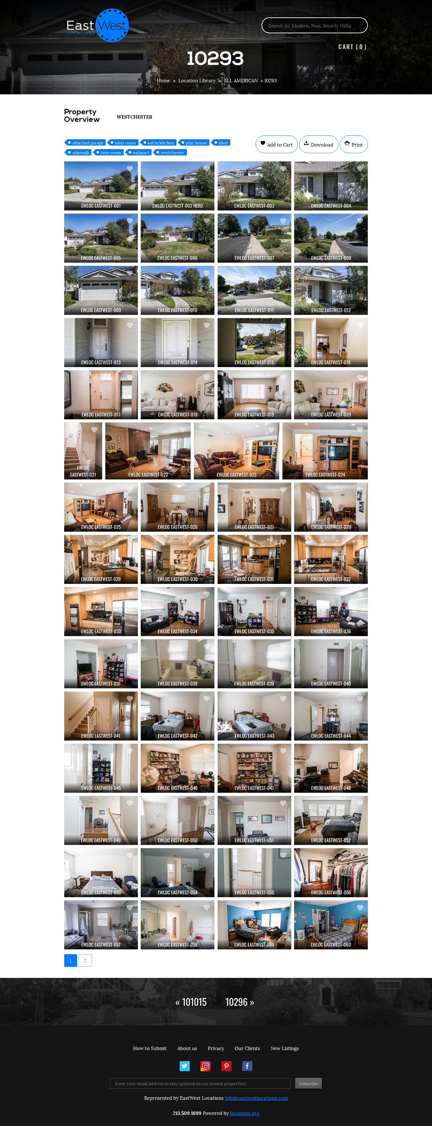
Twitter (185, 1066)
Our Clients (247, 1048)
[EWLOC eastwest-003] (254, 185)
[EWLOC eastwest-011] (254, 290)
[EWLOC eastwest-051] (254, 820)
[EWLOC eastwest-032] (331, 559)
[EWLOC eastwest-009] (101, 290)
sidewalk (80, 152)
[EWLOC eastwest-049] (101, 820)
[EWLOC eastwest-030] (177, 559)
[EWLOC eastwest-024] (325, 450)
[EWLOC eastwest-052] (331, 820)
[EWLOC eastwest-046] (177, 768)
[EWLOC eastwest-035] (254, 611)
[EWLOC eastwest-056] (331, 872)
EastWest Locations (102, 25)
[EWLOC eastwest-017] (101, 394)
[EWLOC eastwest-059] (254, 924)
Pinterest (226, 1066)
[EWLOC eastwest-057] (101, 924)
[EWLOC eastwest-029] (101, 559)
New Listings (285, 1048)
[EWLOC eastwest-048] (331, 768)
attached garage (87, 142)
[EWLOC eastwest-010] (177, 290)
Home (163, 80)
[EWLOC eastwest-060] (331, 924)
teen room (111, 152)
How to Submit (150, 1048)
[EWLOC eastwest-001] (101, 185)
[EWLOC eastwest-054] (177, 872)
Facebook (247, 1066)
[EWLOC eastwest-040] (331, 663)
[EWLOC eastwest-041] (101, 716)
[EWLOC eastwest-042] (177, 716)
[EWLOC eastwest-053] (101, 872)
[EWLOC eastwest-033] (101, 611)
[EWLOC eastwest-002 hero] (177, 185)
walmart (141, 152)
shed (223, 142)
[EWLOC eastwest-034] (177, 611)
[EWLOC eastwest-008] (331, 238)
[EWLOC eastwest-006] (177, 238)
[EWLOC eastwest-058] (177, 924)
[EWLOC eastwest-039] (254, 663)
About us (187, 1048)
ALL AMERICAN (241, 80)
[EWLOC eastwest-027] (254, 507)
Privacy (216, 1048)
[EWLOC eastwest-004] (331, 185)
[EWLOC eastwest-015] (254, 342)
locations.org (244, 1113)
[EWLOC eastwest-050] (177, 820)
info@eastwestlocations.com (256, 1097)
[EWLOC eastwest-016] (331, 342)
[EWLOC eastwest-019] (254, 394)
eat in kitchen (161, 142)
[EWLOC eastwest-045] (101, 768)
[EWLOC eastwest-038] (177, 663)
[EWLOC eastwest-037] (101, 663)
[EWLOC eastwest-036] (331, 611)
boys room (125, 142)
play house (196, 142)
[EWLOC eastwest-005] (101, 238)
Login (424, 21)
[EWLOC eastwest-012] (331, 290)
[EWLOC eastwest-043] (254, 716)
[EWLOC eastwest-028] (331, 507)
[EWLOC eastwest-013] (101, 342)
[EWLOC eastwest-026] (177, 507)
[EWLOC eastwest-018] (177, 394)
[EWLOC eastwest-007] (254, 238)
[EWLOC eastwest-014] (177, 342)
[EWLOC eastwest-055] (254, 872)
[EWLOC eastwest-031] (254, 559)
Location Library (197, 80)
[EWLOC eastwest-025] (101, 507)
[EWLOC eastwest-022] (148, 450)
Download (321, 144)
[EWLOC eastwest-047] (254, 768)
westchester (172, 152)
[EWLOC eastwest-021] (83, 450)
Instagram (206, 1066)
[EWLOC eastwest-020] (331, 394)
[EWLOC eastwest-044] (331, 716)
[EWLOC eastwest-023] (236, 450)
